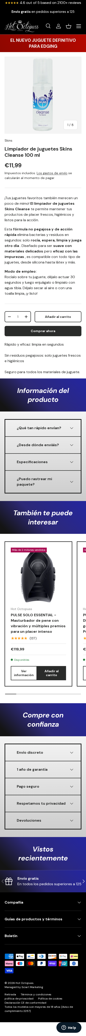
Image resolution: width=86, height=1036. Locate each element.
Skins (8, 140)
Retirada (10, 994)
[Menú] (79, 26)
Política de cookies (50, 998)
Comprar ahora (43, 331)
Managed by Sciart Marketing (24, 987)
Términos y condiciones (36, 994)
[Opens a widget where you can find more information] (68, 1028)
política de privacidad (19, 998)
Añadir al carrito (58, 317)
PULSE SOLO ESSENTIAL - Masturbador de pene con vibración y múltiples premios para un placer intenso (38, 623)
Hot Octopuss (24, 983)
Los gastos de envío (52, 173)
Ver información (24, 673)
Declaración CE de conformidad (25, 1003)
